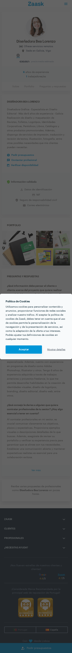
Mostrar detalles (56, 349)
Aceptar (24, 349)
